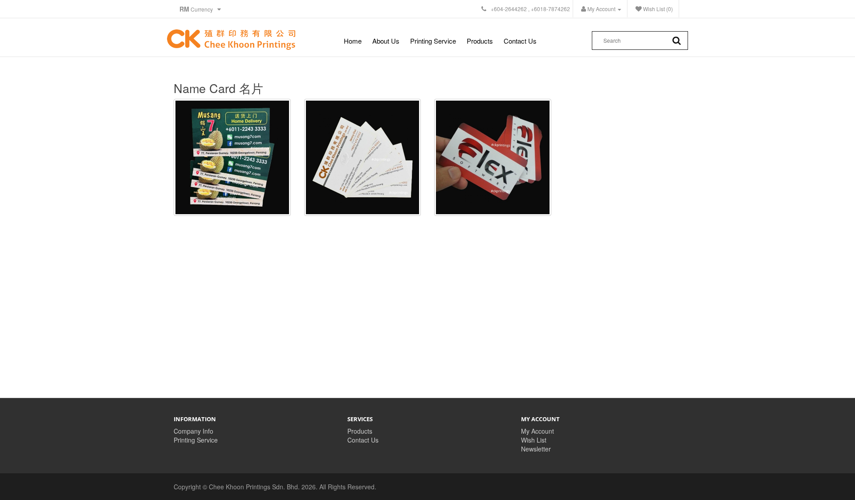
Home (353, 40)
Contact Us (520, 40)
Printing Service (433, 40)
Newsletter (536, 448)
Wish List (533, 439)
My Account (537, 431)
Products (480, 40)
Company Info (193, 431)
